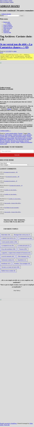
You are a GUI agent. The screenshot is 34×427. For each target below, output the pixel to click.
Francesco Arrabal (9, 138)
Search (2, 15)
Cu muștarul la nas (7, 245)
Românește (5, 263)
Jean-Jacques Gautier (20, 138)
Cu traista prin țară (23, 245)
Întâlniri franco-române (8, 270)
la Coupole (29, 138)
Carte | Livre (6, 29)
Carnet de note (7, 32)
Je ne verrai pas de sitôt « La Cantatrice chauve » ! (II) (16, 46)
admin (15, 51)
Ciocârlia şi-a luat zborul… (10, 190)
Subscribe (17, 155)
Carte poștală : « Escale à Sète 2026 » (12, 203)
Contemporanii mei (25, 238)
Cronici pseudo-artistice (11, 133)
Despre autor (6, 22)
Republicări (22, 260)
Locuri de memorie (7, 256)
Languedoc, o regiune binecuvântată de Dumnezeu (15, 252)
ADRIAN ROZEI (10, 6)
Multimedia (6, 31)
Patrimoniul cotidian (7, 260)
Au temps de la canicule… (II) (10, 172)
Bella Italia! (5, 234)
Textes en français (8, 26)
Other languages (7, 28)
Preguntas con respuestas (17, 140)
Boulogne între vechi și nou (22, 234)
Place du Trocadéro (5, 140)
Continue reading (5, 130)
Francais (20, 133)
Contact (9, 23)
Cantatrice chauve (17, 135)
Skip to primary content (6, 0)
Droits (9, 109)
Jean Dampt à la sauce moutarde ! (11, 207)
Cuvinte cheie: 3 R (5, 136)
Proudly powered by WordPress (8, 423)
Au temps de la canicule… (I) (10, 181)
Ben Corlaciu (8, 135)
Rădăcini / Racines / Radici (12, 142)
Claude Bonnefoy (27, 135)
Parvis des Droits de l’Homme (23, 139)
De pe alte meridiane (8, 249)
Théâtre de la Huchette (26, 142)
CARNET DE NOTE (8, 238)
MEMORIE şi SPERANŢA (7, 139)
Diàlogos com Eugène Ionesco (18, 136)
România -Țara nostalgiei (22, 263)
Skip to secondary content (6, 2)
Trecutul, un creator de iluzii (10, 267)
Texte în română (7, 25)
